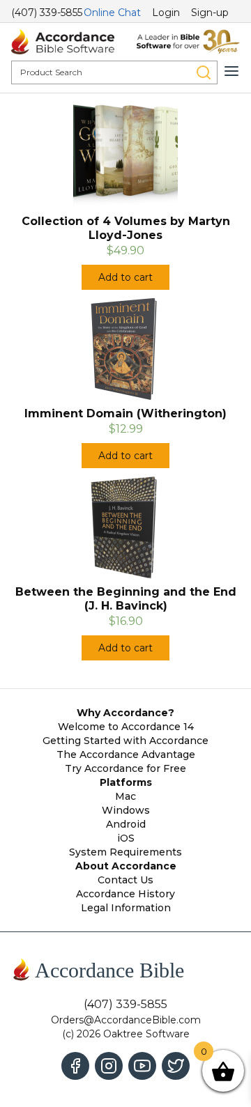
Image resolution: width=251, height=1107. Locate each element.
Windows (126, 810)
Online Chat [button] (112, 12)
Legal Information (126, 907)
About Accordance (125, 866)
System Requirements (125, 852)
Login (166, 12)
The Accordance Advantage (125, 754)
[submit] (203, 72)
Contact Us (125, 880)
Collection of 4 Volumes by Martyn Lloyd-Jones (126, 228)
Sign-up (210, 12)
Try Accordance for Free (125, 768)
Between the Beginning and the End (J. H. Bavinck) (125, 598)
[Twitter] (176, 1066)
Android (126, 824)
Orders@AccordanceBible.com (126, 1020)
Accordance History (125, 894)
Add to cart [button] (125, 277)
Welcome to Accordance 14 (126, 726)
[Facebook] (75, 1066)
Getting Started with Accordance (125, 740)
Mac (125, 796)
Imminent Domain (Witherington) (125, 413)
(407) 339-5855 (46, 12)
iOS (126, 838)
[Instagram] (109, 1066)
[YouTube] (142, 1066)
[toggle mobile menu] (231, 71)
